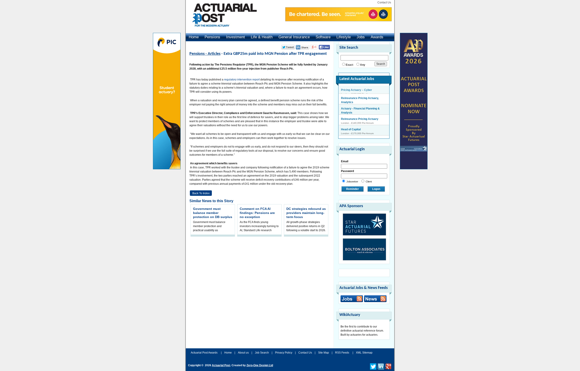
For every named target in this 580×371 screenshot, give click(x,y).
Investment (235, 37)
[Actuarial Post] (221, 29)
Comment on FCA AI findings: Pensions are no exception (257, 213)
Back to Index (201, 193)
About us (243, 352)
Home (194, 37)
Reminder (352, 189)
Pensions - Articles (204, 54)
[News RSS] (375, 299)
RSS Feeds (342, 352)
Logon (376, 189)
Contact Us (384, 2)
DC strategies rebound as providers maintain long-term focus (306, 213)
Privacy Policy (283, 352)
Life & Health (262, 37)
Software (323, 37)
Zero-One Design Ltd (259, 365)
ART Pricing (348, 131)
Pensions (212, 37)
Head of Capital (351, 121)
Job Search (262, 352)
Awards (377, 37)
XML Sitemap (364, 352)
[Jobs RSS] (352, 298)
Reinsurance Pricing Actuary (359, 110)
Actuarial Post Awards (204, 352)
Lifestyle (343, 37)
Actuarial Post (221, 365)
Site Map (323, 352)
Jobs (361, 37)
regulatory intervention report (242, 79)
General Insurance (294, 37)
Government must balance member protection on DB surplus (212, 213)
